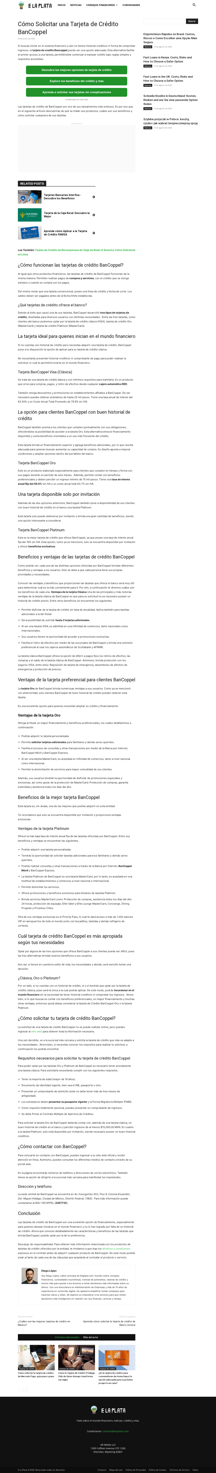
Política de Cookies (157, 1469)
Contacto (102, 1469)
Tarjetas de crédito (26, 1369)
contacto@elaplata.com (115, 1431)
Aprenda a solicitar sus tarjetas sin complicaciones (76, 92)
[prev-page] (20, 1390)
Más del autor (90, 1337)
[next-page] (25, 1390)
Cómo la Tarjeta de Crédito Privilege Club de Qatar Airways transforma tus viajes (76, 1376)
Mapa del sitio (116, 1469)
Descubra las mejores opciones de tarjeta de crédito (77, 70)
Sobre (195, 1469)
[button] (194, 5)
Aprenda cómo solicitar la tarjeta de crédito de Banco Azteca (109, 1323)
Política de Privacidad (136, 1469)
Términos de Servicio (179, 1469)
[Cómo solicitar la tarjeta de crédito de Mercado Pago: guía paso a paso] (36, 1357)
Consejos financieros (100, 5)
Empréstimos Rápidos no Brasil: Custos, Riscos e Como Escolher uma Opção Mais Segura (170, 38)
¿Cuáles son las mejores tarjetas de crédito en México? (44, 1323)
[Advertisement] (76, 148)
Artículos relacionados (67, 1337)
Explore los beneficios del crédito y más (77, 81)
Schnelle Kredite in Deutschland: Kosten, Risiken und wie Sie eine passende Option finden (170, 100)
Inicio (61, 5)
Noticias (76, 5)
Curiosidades (131, 5)
